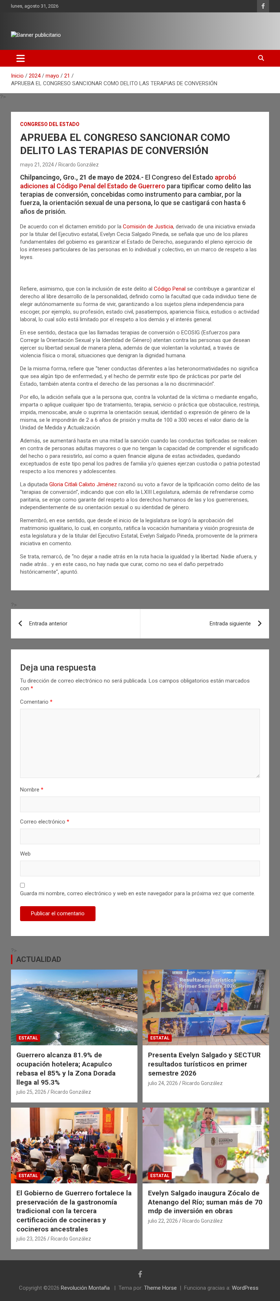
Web (25, 853)
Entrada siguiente (230, 623)
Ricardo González (78, 165)
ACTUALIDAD (38, 959)
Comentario (36, 702)
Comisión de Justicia (148, 226)
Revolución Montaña (86, 1288)
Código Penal (170, 289)
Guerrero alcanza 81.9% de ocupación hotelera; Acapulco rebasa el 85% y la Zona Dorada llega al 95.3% (66, 1068)
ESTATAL (28, 1038)
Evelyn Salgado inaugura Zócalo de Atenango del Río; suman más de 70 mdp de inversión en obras (205, 1202)
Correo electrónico (44, 821)
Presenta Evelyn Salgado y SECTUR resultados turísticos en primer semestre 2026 (204, 1064)
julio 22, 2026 (163, 1221)
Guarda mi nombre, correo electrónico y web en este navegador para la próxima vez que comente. (137, 893)
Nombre (31, 789)
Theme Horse (160, 1288)
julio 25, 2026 (31, 1092)
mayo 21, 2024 (37, 165)
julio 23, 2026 (31, 1239)
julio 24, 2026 (163, 1083)
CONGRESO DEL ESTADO (49, 124)
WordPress (245, 1288)
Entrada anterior (48, 623)
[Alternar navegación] (20, 58)
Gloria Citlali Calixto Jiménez (83, 484)
